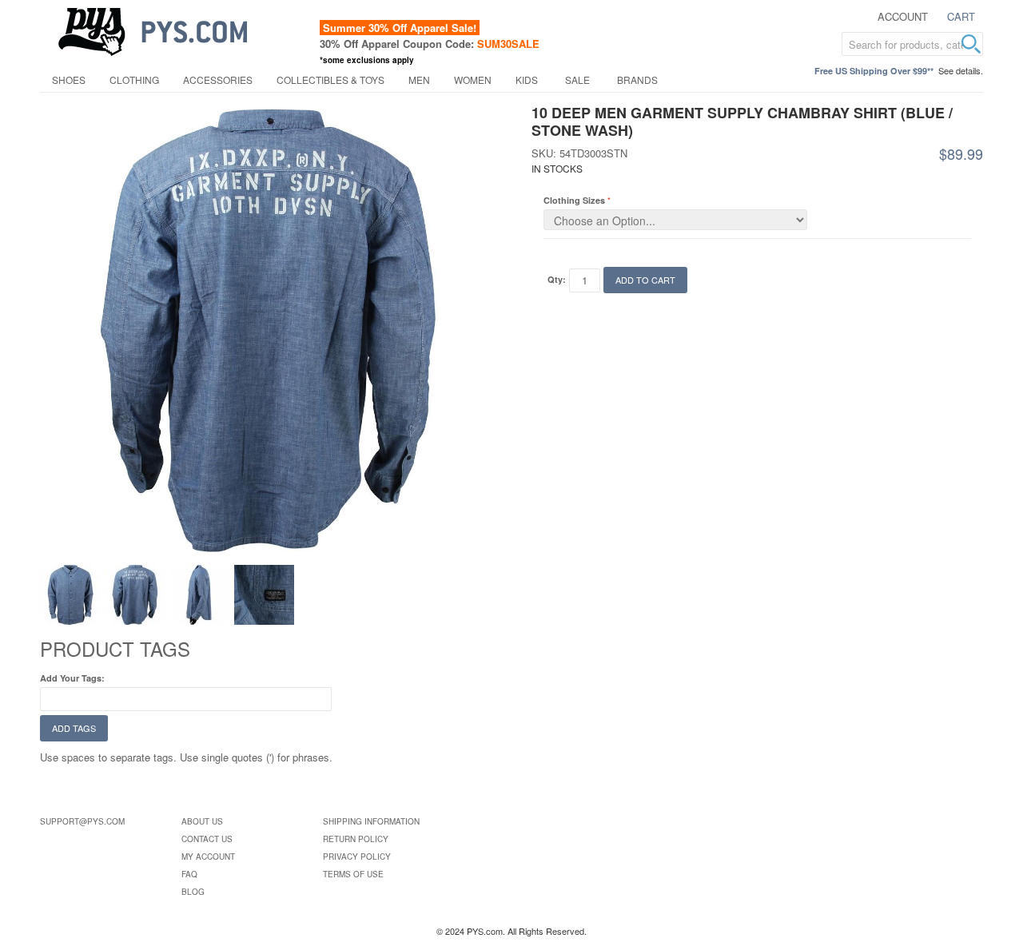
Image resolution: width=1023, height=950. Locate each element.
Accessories (218, 79)
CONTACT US (207, 839)
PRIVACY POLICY (357, 856)
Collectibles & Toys (330, 79)
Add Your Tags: (72, 678)
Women (473, 79)
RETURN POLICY (355, 839)
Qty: (556, 279)
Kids (526, 79)
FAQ (189, 874)
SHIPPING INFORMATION (371, 821)
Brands (637, 79)
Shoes (69, 79)
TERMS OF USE (353, 874)
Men (419, 79)
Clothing (134, 79)
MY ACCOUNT (208, 856)
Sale (577, 79)
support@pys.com (82, 821)
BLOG (193, 891)
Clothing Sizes (574, 200)
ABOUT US (202, 821)
